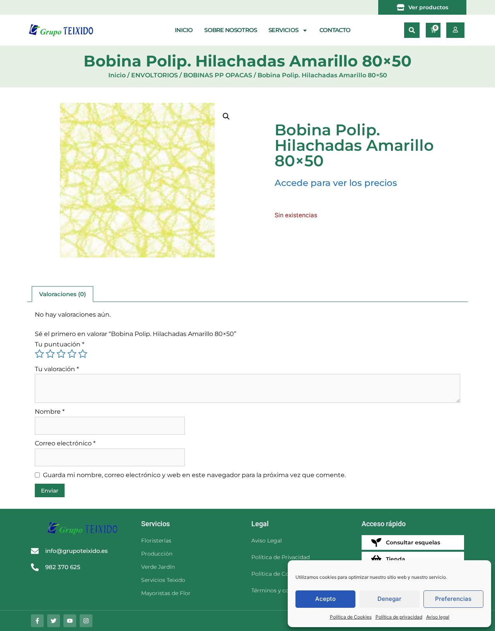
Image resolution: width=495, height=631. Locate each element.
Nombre (50, 411)
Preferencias (453, 598)
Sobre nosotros (230, 30)
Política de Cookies (351, 617)
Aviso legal (437, 617)
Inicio (184, 30)
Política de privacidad (399, 617)
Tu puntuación (59, 344)
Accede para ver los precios (336, 182)
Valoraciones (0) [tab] (62, 294)
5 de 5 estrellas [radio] (82, 353)
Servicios (283, 30)
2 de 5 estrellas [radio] (50, 353)
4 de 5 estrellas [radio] (72, 353)
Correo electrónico (65, 443)
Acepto (325, 598)
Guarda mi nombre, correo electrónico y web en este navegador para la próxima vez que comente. (194, 475)
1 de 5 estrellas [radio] (39, 353)
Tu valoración (57, 369)
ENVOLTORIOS (154, 75)
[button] (412, 30)
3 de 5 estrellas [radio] (61, 353)
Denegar (389, 598)
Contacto (335, 30)
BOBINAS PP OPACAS (217, 75)
